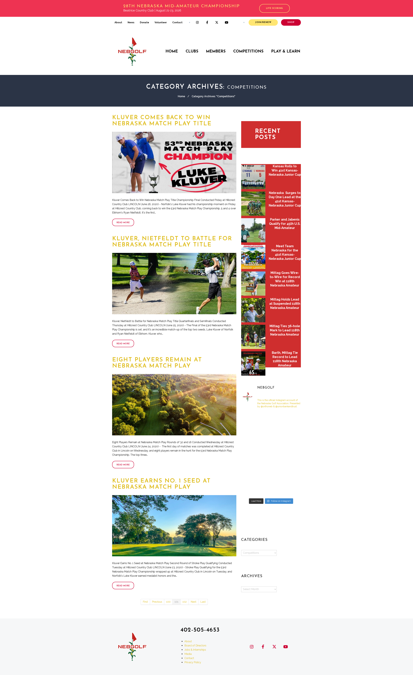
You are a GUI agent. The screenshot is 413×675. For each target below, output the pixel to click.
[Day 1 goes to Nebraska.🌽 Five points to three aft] (291, 478)
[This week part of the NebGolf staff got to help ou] (291, 466)
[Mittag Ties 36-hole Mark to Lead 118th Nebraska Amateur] (253, 337)
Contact (177, 22)
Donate (144, 22)
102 (184, 601)
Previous (157, 601)
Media (188, 653)
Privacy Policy (192, 662)
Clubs (192, 51)
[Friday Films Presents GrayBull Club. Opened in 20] (271, 454)
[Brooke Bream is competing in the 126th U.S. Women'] (271, 478)
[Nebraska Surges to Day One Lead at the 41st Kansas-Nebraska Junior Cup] (253, 204)
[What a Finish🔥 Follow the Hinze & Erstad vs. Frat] (271, 490)
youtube (226, 22)
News (131, 22)
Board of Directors (195, 645)
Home (172, 51)
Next (193, 601)
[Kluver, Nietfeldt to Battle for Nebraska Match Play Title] (174, 283)
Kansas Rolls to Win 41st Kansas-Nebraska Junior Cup (285, 170)
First (145, 601)
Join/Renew (263, 22)
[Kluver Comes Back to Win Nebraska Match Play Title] (174, 162)
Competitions (248, 51)
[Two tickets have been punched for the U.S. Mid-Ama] (250, 490)
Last (203, 601)
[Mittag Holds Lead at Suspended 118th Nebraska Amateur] (253, 310)
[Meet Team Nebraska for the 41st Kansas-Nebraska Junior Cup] (253, 257)
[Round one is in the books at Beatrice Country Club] (271, 429)
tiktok (236, 22)
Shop (290, 22)
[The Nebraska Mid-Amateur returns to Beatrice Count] (250, 441)
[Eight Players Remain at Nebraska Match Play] (174, 404)
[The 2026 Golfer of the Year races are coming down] (291, 441)
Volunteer (161, 22)
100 (168, 601)
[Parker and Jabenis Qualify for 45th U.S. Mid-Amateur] (253, 230)
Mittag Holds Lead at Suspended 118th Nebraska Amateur (284, 303)
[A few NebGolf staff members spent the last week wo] (250, 454)
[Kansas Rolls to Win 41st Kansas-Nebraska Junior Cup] (253, 177)
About (118, 22)
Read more (123, 223)
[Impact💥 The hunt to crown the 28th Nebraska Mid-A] (291, 417)
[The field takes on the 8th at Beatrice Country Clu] (250, 429)
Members (216, 51)
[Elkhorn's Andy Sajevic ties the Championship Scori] (271, 417)
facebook (207, 22)
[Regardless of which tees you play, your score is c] (271, 441)
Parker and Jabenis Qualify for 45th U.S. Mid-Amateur (284, 224)
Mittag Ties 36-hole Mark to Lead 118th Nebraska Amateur (285, 330)
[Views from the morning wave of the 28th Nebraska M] (291, 429)
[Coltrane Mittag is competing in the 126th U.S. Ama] (291, 454)
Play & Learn (285, 51)
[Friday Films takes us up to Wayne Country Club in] (271, 466)
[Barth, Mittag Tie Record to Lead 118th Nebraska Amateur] (253, 363)
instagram (197, 22)
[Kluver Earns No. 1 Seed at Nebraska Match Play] (174, 525)
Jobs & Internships (195, 649)
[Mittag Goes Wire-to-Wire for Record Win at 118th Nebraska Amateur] (253, 283)
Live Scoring (274, 8)
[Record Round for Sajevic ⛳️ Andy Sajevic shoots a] (250, 417)
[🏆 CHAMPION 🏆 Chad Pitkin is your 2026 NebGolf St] (250, 466)
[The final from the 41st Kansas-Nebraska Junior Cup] (250, 478)
